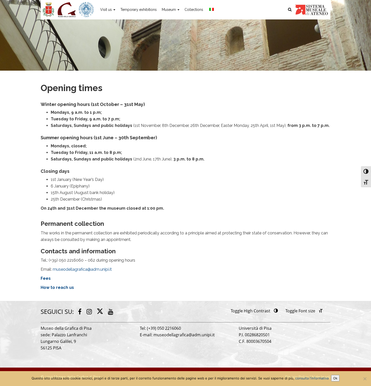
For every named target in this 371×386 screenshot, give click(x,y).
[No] (364, 378)
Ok (335, 378)
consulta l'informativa (312, 378)
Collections (193, 10)
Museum (169, 10)
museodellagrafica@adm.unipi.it (82, 269)
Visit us (106, 10)
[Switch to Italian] (211, 10)
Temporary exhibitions (138, 10)
